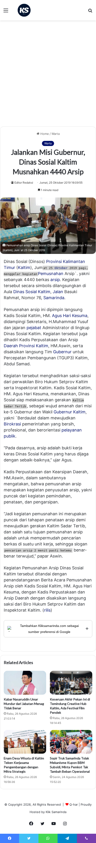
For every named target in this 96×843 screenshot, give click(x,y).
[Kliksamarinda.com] (24, 10)
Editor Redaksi (23, 182)
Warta (55, 134)
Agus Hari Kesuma (69, 315)
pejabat (34, 327)
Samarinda (53, 297)
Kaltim (24, 267)
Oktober (61, 268)
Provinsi (54, 261)
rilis (47, 610)
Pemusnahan (50, 273)
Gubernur (62, 351)
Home (44, 134)
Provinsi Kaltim (33, 345)
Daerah (11, 345)
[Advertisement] (48, 75)
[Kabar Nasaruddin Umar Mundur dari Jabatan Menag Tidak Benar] (25, 683)
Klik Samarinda (56, 812)
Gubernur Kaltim (70, 411)
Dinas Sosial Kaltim (31, 291)
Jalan (58, 291)
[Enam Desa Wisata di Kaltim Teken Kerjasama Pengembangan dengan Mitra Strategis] (25, 742)
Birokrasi (12, 424)
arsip (55, 279)
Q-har (73, 804)
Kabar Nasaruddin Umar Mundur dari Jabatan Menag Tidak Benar (24, 703)
